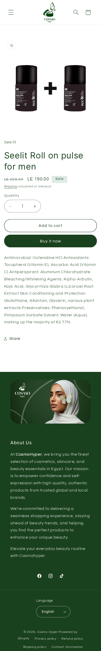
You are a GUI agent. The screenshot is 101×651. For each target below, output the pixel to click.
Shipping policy (35, 647)
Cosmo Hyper (47, 632)
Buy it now (50, 241)
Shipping (10, 186)
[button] (11, 12)
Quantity (11, 195)
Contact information (67, 647)
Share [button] (14, 339)
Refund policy (72, 638)
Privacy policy (45, 638)
